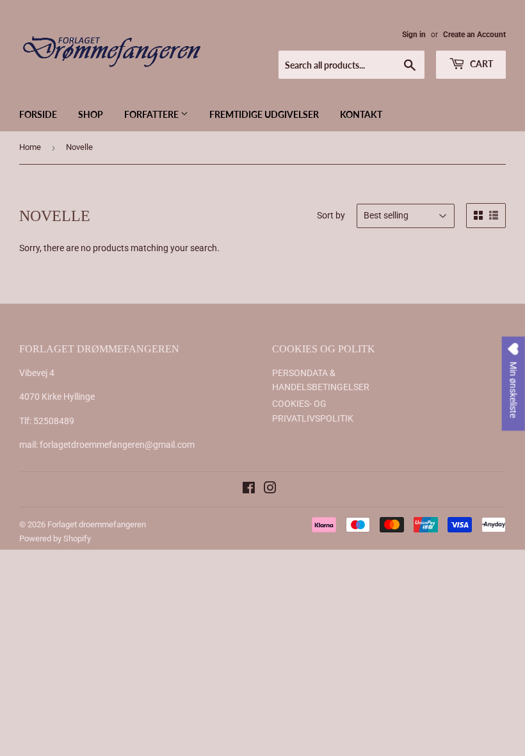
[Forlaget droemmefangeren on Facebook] (248, 489)
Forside (38, 114)
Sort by (331, 215)
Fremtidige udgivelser (264, 114)
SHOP (90, 114)
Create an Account (474, 34)
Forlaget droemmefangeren (96, 524)
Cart (480, 63)
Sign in (414, 34)
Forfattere (152, 114)
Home (30, 147)
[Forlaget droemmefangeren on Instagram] (270, 489)
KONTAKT (361, 114)
